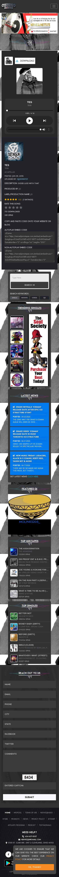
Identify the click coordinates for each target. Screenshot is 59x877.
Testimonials (45, 825)
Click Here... (33, 476)
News (25, 819)
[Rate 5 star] (20, 207)
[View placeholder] (14, 151)
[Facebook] (8, 854)
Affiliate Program (16, 825)
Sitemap (51, 819)
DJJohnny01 (22, 179)
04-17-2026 (26, 465)
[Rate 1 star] (6, 207)
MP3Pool (18, 812)
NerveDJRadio (46, 812)
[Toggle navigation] (53, 6)
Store (5, 819)
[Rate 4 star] (17, 207)
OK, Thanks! (34, 867)
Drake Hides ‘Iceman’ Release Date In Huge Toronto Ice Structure (26, 434)
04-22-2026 (26, 416)
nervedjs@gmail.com (31, 839)
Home (7, 812)
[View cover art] (9, 61)
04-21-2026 (26, 441)
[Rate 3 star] (13, 207)
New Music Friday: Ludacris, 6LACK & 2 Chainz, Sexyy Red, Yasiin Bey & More (29, 458)
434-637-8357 (31, 836)
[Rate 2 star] (9, 207)
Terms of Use (31, 812)
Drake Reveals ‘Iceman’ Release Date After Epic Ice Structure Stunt (28, 410)
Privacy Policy (38, 819)
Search (28, 285)
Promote (15, 819)
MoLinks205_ (29, 521)
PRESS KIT (32, 825)
